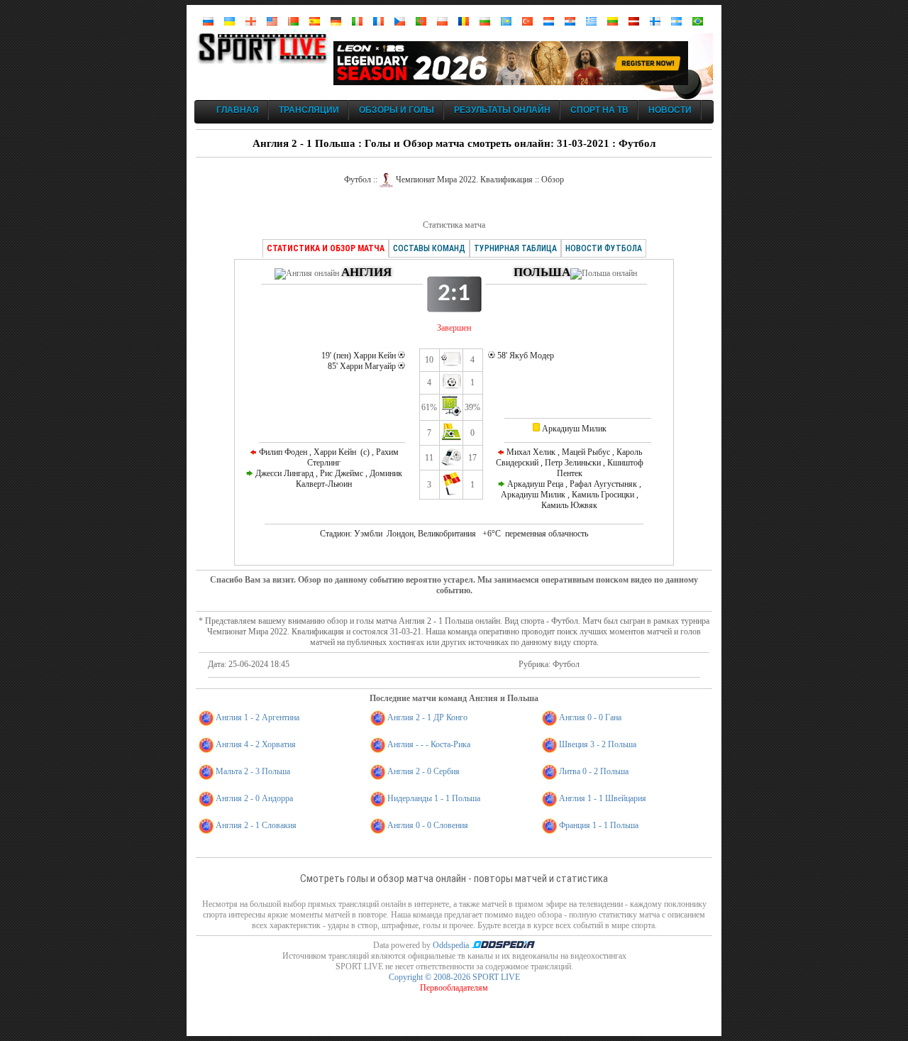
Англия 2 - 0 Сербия (423, 771)
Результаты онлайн (502, 110)
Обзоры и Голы (396, 110)
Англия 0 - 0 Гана (590, 717)
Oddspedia (452, 945)
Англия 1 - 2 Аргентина (257, 717)
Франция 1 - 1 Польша (598, 825)
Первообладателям (454, 988)
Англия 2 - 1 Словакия (256, 825)
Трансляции (309, 110)
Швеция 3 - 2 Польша (597, 744)
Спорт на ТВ (599, 110)
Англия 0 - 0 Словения (427, 825)
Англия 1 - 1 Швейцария (602, 798)
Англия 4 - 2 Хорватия (256, 744)
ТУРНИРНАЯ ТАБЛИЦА (515, 248)
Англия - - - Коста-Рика (428, 744)
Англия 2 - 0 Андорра (254, 798)
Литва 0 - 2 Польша (594, 771)
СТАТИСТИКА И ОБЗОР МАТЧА (325, 248)
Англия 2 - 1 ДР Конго (427, 717)
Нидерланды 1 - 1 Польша (433, 798)
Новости (670, 110)
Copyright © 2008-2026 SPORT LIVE (454, 977)
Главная (237, 110)
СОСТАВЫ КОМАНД (429, 248)
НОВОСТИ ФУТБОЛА (603, 248)
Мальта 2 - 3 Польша (253, 771)
